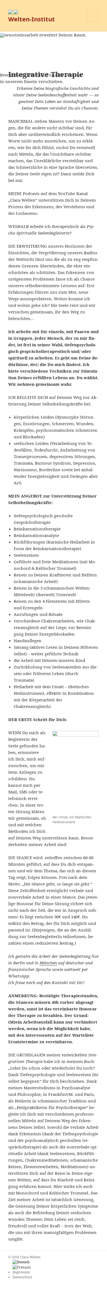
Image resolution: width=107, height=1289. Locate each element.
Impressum (21, 1272)
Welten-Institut (31, 19)
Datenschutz (22, 1277)
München (48, 962)
